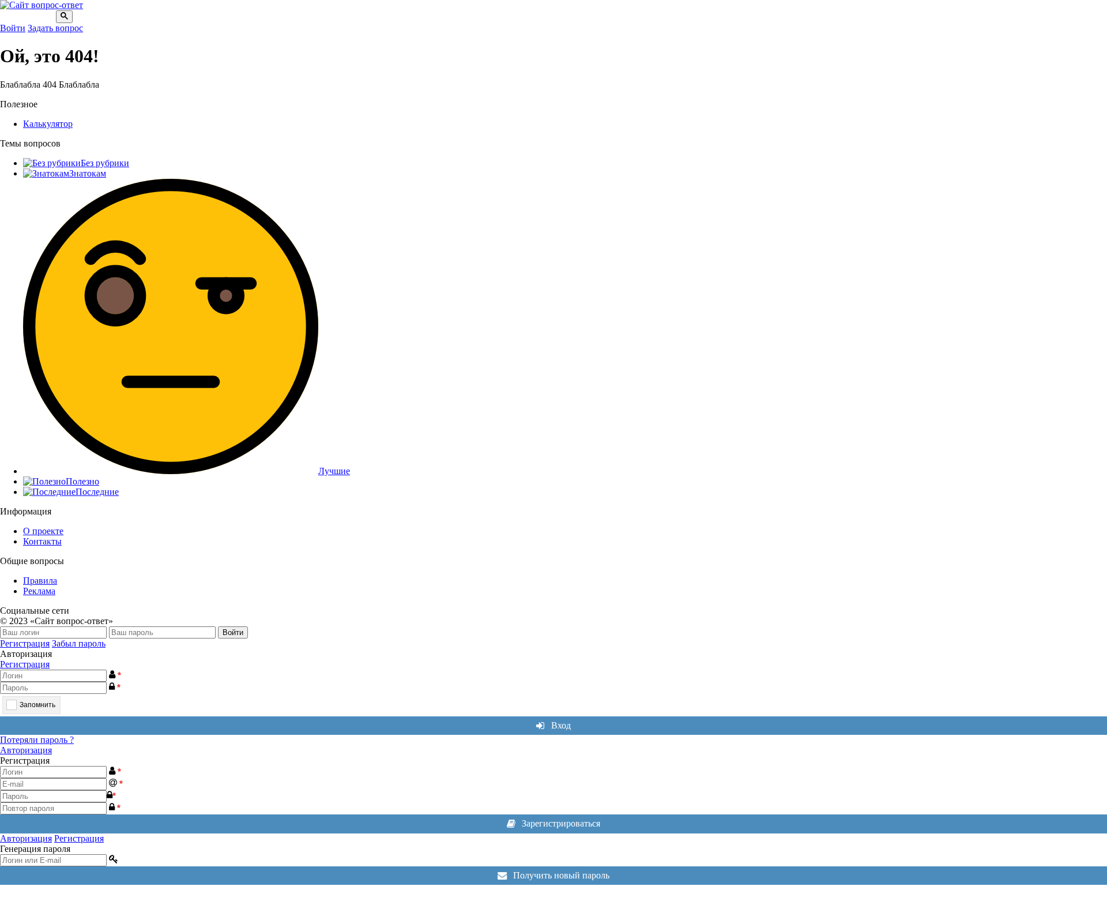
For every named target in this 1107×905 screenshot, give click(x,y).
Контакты (42, 541)
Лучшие (334, 471)
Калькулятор (48, 124)
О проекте (43, 531)
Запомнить (37, 705)
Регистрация (25, 643)
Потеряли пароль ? (37, 740)
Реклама (39, 591)
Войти (12, 28)
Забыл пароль (79, 643)
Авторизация (26, 750)
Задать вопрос (55, 28)
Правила (40, 580)
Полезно (82, 481)
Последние (97, 492)
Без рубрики (105, 163)
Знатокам (87, 173)
